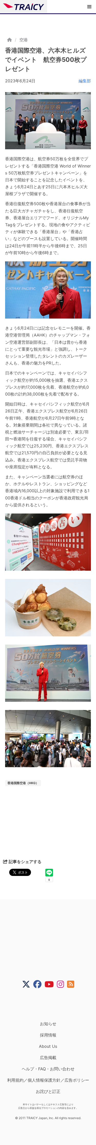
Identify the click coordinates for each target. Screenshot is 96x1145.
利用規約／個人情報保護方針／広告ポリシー (48, 1080)
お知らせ (48, 1023)
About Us (48, 1046)
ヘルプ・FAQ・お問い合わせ (48, 1068)
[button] (89, 6)
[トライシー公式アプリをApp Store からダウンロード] (51, 1005)
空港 (23, 39)
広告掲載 (48, 1057)
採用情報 (48, 1035)
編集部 (85, 80)
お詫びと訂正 (48, 1091)
